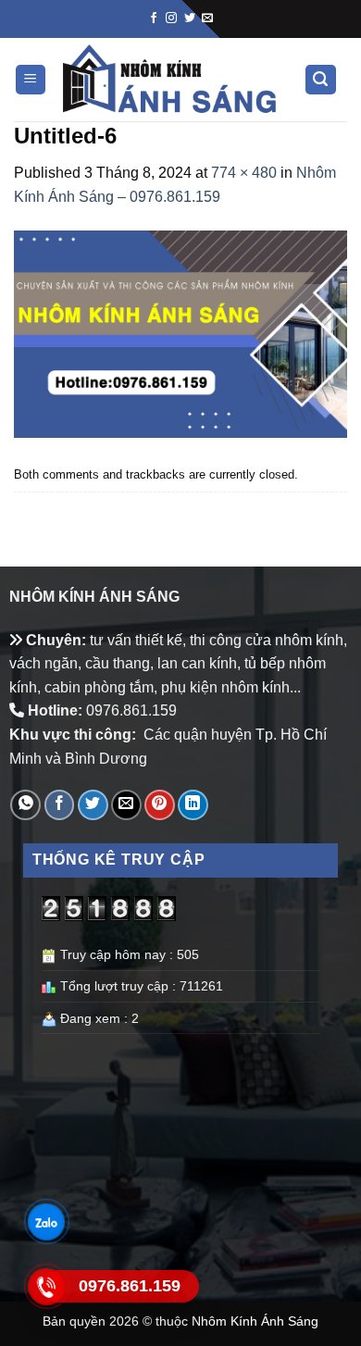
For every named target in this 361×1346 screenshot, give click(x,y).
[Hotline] (46, 1287)
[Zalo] (46, 1222)
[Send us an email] (207, 18)
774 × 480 (244, 173)
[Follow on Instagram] (171, 18)
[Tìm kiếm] (321, 80)
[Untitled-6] (180, 333)
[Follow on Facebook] (153, 18)
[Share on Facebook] (59, 805)
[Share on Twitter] (93, 805)
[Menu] (31, 80)
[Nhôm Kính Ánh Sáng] (170, 79)
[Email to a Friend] (126, 805)
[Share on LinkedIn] (193, 805)
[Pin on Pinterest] (159, 805)
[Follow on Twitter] (189, 18)
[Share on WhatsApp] (25, 805)
